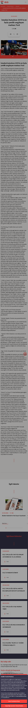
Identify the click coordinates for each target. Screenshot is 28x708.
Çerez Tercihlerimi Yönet (14, 701)
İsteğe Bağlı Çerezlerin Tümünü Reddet (14, 705)
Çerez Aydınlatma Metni (21, 696)
